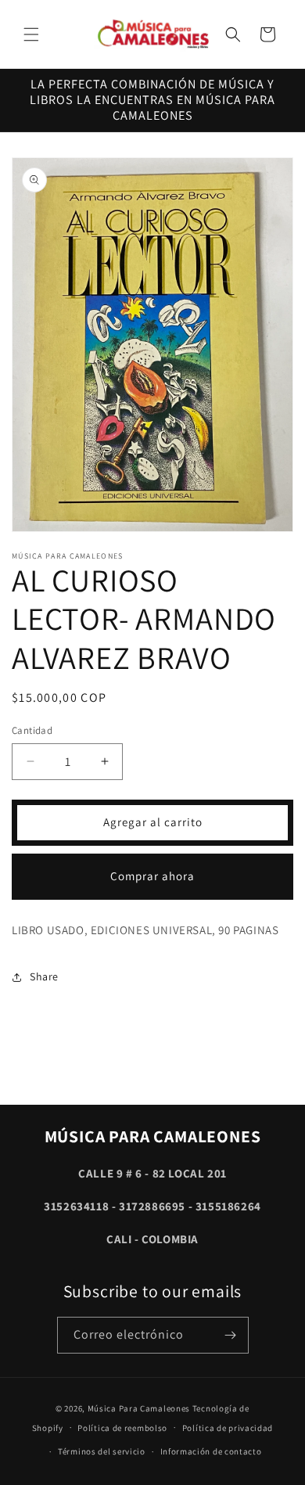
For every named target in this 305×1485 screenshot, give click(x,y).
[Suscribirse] (231, 1335)
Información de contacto (211, 1451)
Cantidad (32, 730)
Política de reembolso (122, 1427)
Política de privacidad (227, 1427)
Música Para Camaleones (139, 1408)
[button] (31, 34)
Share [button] (44, 976)
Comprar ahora (152, 875)
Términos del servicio (101, 1451)
